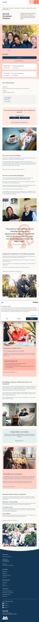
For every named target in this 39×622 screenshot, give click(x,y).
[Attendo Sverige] (4, 2)
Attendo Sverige (5, 8)
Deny (7, 318)
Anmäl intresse (19, 57)
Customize (19, 318)
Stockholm (23, 8)
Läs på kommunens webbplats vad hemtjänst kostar (12, 271)
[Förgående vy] (3, 50)
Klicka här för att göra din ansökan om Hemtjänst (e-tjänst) (13, 169)
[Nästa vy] (6, 50)
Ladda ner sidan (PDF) (19, 60)
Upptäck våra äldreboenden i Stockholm (9, 520)
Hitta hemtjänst (17, 8)
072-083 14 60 (15, 75)
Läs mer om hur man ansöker (8, 486)
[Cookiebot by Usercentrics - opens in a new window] (33, 302)
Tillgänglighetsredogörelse (12, 613)
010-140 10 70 (10, 397)
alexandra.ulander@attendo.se (18, 65)
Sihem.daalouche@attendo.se (17, 73)
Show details (33, 315)
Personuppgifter (5, 613)
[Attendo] (5, 611)
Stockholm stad (29, 8)
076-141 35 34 (16, 67)
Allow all (31, 318)
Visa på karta (7, 101)
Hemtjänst (11, 8)
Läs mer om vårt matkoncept (9, 372)
